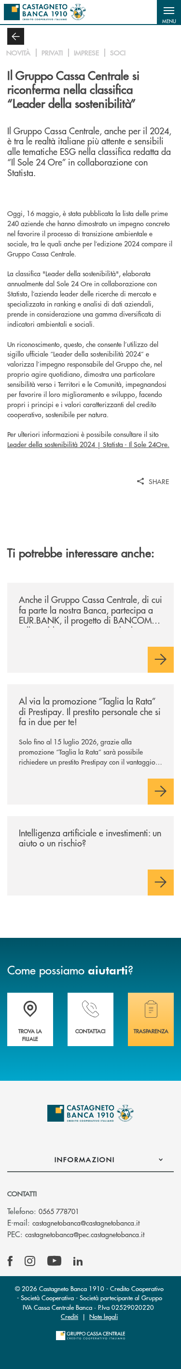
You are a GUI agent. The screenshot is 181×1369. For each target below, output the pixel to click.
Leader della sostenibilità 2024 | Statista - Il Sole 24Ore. (88, 444)
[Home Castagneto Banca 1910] (45, 12)
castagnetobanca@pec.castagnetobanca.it (84, 1234)
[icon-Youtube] (54, 1261)
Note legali (103, 1316)
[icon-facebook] (10, 1261)
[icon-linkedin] (78, 1261)
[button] (169, 12)
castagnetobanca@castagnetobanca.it (85, 1223)
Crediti (69, 1316)
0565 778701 (59, 1211)
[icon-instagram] (30, 1261)
